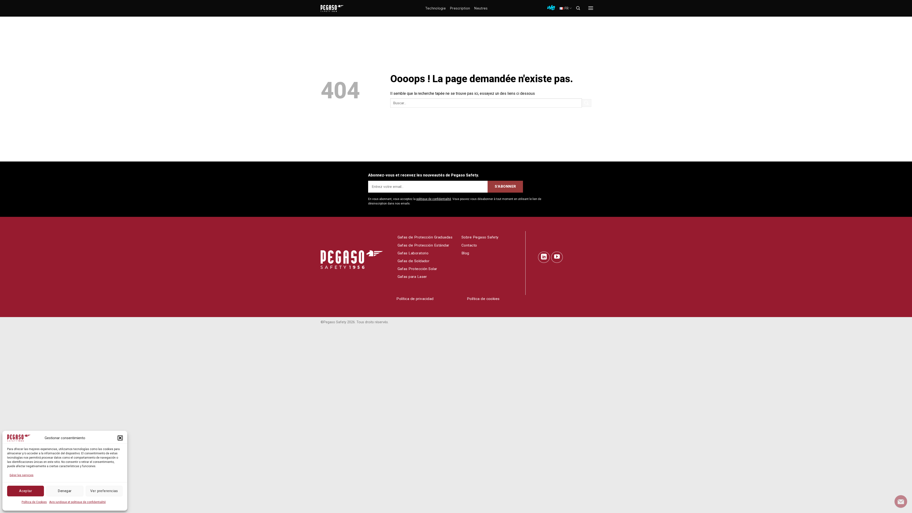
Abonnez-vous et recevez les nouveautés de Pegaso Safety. (423, 175)
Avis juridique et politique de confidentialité (77, 502)
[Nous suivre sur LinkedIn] (544, 257)
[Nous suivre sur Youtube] (557, 257)
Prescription (460, 8)
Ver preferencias (104, 491)
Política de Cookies (34, 502)
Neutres (481, 8)
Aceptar (25, 491)
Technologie (435, 8)
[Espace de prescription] (551, 7)
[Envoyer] (586, 103)
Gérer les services (21, 475)
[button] (120, 438)
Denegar (64, 491)
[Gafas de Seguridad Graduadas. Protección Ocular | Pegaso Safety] (340, 8)
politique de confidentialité (433, 199)
